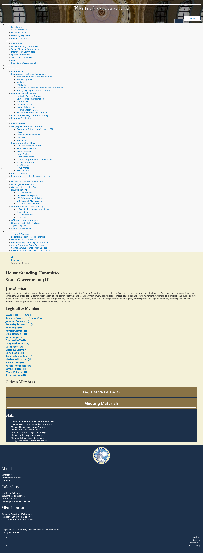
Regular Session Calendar (13, 495)
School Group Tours (26, 162)
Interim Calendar (9, 498)
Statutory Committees (21, 57)
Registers (21, 82)
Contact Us (6, 474)
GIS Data (21, 137)
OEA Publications (25, 214)
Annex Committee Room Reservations (29, 245)
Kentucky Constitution (21, 118)
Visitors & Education (15, 231)
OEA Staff (21, 217)
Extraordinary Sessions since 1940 (33, 112)
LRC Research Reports (27, 195)
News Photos (23, 153)
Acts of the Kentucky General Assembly (29, 115)
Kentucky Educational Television (16, 514)
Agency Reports (18, 225)
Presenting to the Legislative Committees (30, 250)
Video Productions (25, 156)
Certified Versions (25, 104)
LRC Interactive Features (28, 203)
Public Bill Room (19, 173)
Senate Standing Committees (25, 49)
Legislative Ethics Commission (15, 516)
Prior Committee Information (25, 62)
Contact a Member (20, 38)
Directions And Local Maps (24, 239)
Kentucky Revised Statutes (23, 93)
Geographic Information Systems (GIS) (35, 129)
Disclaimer (195, 542)
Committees (11, 40)
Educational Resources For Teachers (28, 236)
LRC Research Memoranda (29, 200)
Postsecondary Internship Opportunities (30, 242)
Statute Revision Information (30, 98)
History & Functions (26, 107)
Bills (8, 65)
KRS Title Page (23, 101)
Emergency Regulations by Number (33, 90)
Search (192, 18)
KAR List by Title (24, 79)
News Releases (24, 151)
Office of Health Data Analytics (25, 223)
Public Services (13, 120)
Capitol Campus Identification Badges (34, 159)
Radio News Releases (27, 148)
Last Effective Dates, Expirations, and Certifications (40, 87)
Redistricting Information (29, 134)
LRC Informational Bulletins (30, 198)
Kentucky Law (12, 68)
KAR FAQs (21, 84)
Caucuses (15, 60)
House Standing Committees (24, 46)
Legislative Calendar (101, 392)
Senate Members (19, 29)
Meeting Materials (101, 403)
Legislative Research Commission (21, 178)
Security (196, 540)
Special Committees (20, 54)
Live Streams (23, 165)
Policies (196, 537)
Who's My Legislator (21, 35)
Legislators (11, 24)
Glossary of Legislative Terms (25, 187)
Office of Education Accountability (27, 206)
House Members (19, 32)
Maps (19, 131)
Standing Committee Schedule (15, 501)
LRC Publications (19, 189)
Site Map (5, 480)
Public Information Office (23, 142)
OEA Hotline (22, 211)
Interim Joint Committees (23, 51)
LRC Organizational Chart (23, 184)
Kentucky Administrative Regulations (28, 73)
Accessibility (194, 545)
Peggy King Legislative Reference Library (30, 176)
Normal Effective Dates (27, 109)
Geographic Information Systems (27, 126)
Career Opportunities (21, 228)
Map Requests (23, 140)
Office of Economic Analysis (24, 220)
